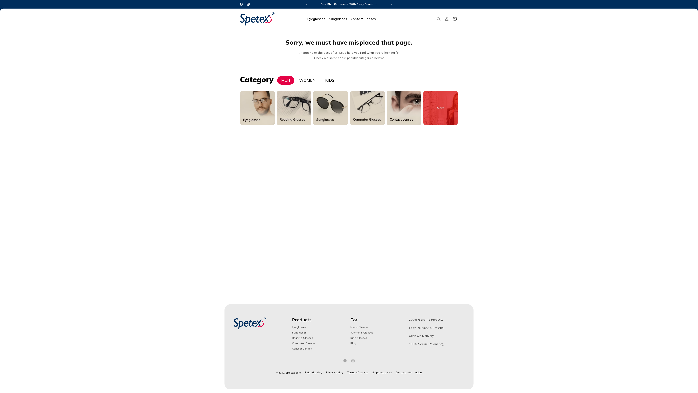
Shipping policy (382, 372)
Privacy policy (334, 372)
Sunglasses (299, 332)
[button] (439, 19)
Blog (353, 343)
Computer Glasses (304, 343)
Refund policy (313, 372)
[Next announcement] (391, 4)
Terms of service (358, 372)
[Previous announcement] (307, 4)
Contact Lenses (302, 348)
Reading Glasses (302, 338)
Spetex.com (293, 372)
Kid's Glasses (358, 338)
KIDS (329, 80)
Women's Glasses (361, 332)
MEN (285, 80)
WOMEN (307, 80)
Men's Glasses (359, 327)
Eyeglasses (299, 327)
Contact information (409, 372)
